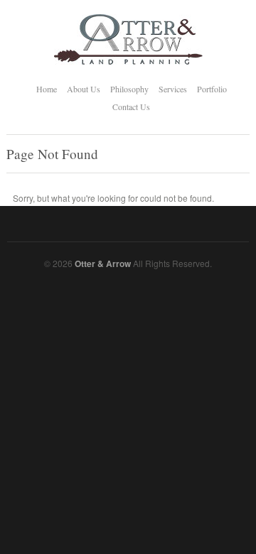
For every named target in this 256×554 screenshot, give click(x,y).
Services (173, 88)
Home (46, 88)
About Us (83, 88)
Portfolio (212, 88)
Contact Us (131, 106)
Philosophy (129, 88)
